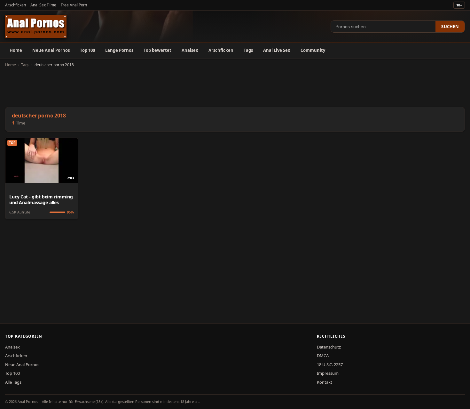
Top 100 (87, 50)
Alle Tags (13, 382)
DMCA (323, 355)
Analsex (190, 50)
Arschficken (15, 5)
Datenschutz (329, 347)
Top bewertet (157, 50)
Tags (248, 50)
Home (16, 50)
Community (313, 50)
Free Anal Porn (74, 5)
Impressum (328, 373)
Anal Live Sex (276, 50)
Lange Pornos (119, 50)
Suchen (450, 26)
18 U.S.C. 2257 (330, 364)
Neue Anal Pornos (51, 50)
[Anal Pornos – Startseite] (36, 26)
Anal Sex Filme (43, 5)
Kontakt (324, 382)
